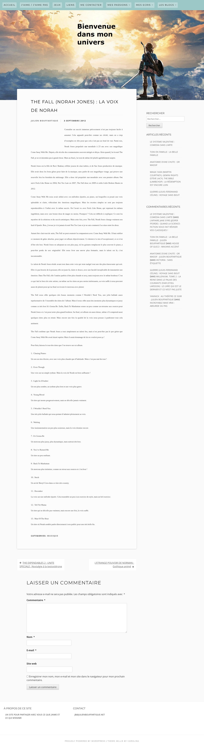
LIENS (71, 5)
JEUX (57, 5)
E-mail (31, 650)
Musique (52, 535)
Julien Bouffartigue (44, 120)
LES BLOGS (166, 5)
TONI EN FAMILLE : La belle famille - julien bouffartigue (164, 240)
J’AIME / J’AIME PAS (34, 5)
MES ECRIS (143, 5)
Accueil (9, 5)
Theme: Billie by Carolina (123, 741)
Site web (32, 663)
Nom (31, 637)
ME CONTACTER (91, 5)
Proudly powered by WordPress (85, 741)
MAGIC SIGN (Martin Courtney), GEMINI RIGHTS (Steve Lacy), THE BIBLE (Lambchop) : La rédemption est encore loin (165, 178)
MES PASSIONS (118, 5)
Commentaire (36, 600)
